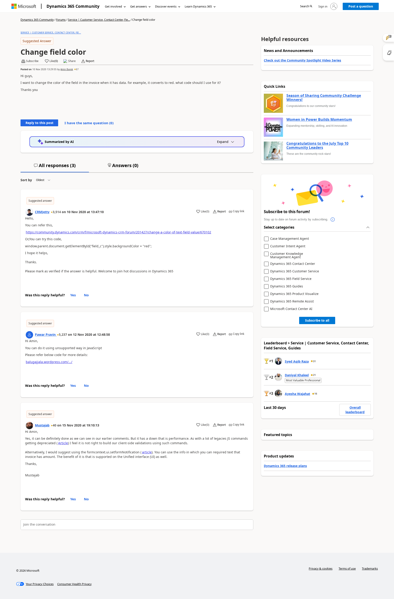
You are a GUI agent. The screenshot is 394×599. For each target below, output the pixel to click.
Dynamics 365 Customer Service (294, 271)
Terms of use (347, 568)
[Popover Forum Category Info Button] (332, 219)
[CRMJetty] (29, 212)
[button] (306, 6)
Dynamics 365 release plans (285, 466)
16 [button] (315, 393)
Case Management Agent (289, 239)
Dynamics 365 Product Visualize (294, 294)
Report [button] (90, 61)
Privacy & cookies (320, 568)
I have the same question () (89, 123)
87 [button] (77, 69)
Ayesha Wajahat (297, 394)
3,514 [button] (57, 212)
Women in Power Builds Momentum (319, 120)
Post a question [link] (360, 6)
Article (63, 443)
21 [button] (314, 375)
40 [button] (54, 425)
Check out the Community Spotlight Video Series (302, 60)
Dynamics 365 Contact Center (292, 264)
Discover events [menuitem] (165, 6)
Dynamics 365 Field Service (290, 279)
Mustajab (42, 425)
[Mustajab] (29, 425)
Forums (61, 20)
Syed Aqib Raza (297, 361)
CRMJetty (42, 212)
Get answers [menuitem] (138, 6)
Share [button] (72, 61)
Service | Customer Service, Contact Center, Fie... (99, 20)
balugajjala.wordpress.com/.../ (49, 362)
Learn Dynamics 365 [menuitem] (198, 6)
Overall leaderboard (355, 409)
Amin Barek (66, 69)
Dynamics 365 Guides (286, 286)
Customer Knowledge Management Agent (286, 255)
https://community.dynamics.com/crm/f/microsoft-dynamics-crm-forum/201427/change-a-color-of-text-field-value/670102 (118, 232)
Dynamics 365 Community (73, 6)
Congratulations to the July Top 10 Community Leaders (317, 146)
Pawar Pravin (46, 334)
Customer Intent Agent (287, 246)
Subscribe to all (317, 320)
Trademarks (370, 568)
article (147, 452)
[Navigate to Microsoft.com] (23, 6)
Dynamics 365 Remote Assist (292, 301)
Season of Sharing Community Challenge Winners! (323, 98)
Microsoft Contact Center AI (291, 309)
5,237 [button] (63, 334)
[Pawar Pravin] (29, 334)
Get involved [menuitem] (113, 6)
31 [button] (314, 361)
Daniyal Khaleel (297, 375)
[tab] (55, 167)
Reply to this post (39, 123)
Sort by (26, 180)
